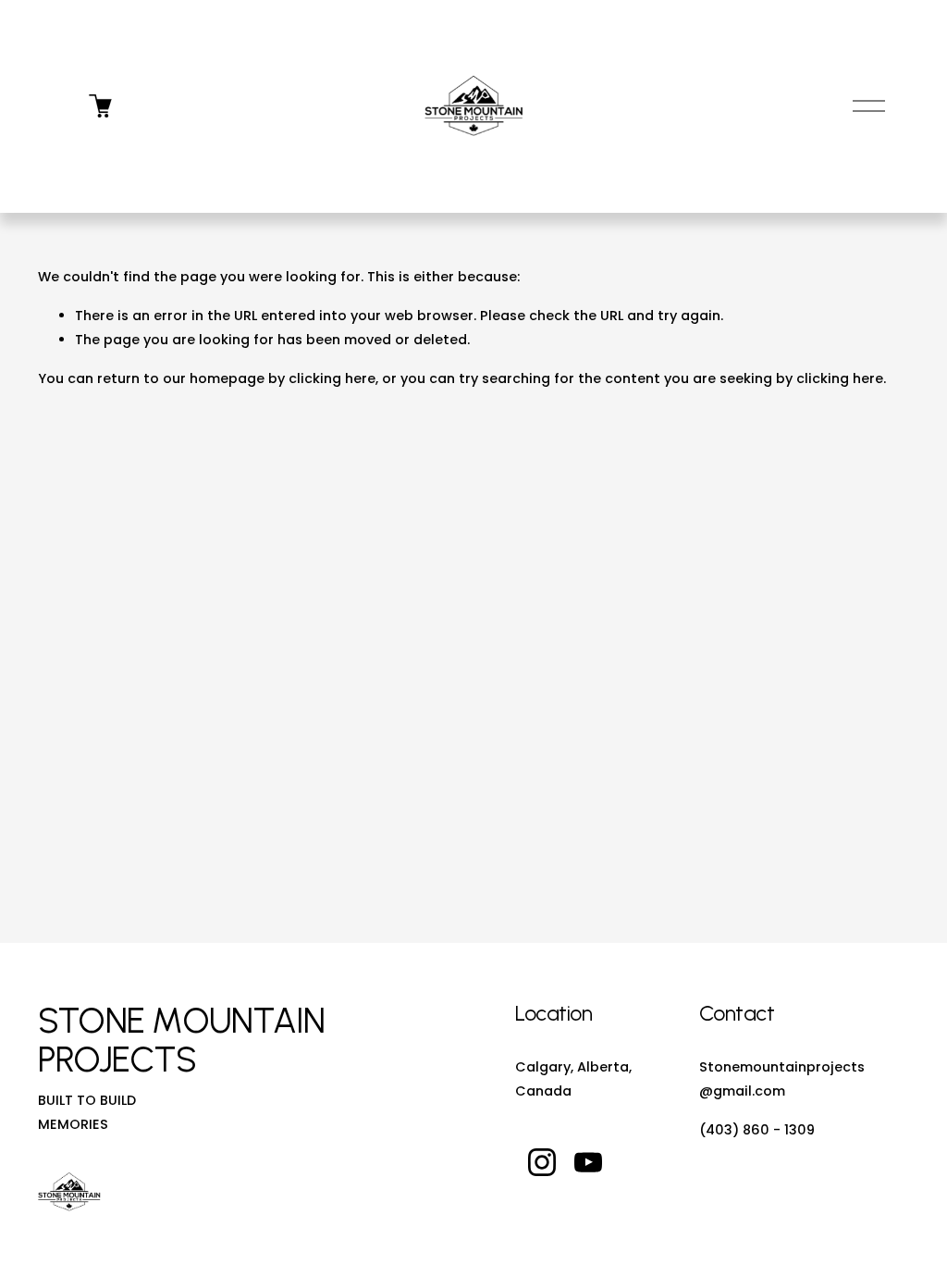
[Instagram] (542, 1162)
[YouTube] (588, 1162)
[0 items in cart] (100, 106)
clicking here (332, 378)
